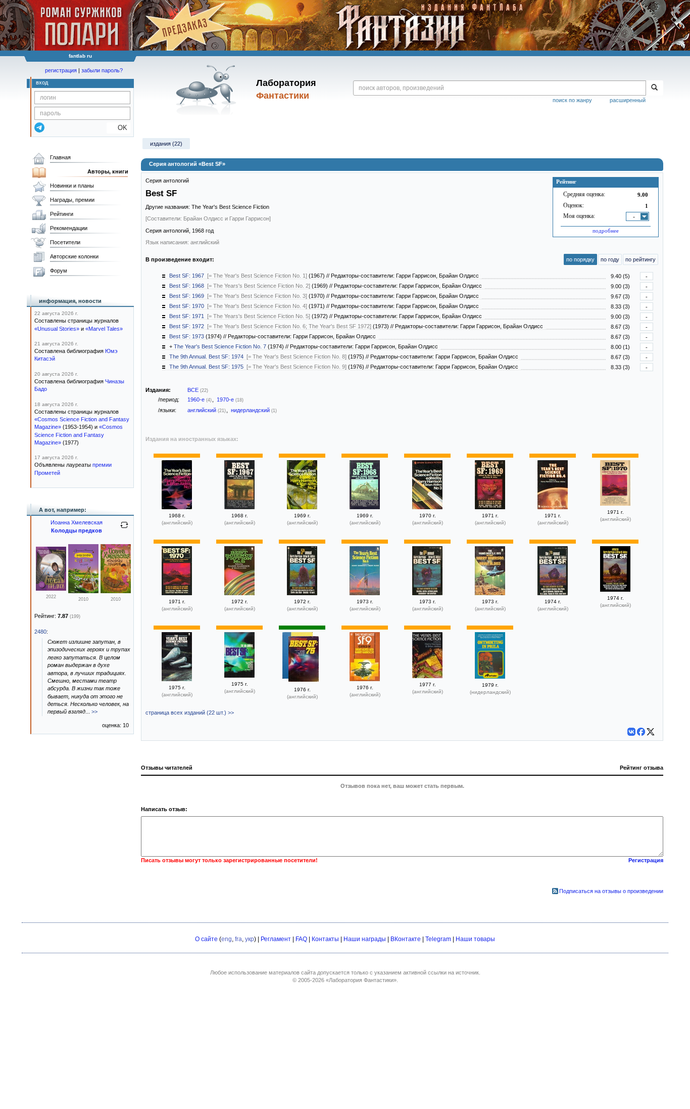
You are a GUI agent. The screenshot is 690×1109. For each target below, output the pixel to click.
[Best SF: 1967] (239, 507)
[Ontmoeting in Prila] (490, 677)
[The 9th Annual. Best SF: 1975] (303, 660)
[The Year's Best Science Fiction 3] (427, 507)
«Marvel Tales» (104, 329)
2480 (40, 632)
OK (118, 127)
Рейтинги (61, 214)
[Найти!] (654, 88)
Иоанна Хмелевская (77, 522)
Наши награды (364, 939)
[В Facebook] (641, 732)
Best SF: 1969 (186, 296)
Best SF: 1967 (186, 276)
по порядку (580, 259)
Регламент (276, 939)
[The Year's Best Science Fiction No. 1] (177, 507)
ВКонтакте (405, 939)
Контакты (325, 939)
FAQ (301, 939)
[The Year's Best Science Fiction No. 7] (177, 679)
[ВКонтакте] (631, 732)
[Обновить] (124, 529)
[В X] (651, 732)
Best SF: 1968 (186, 286)
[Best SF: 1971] (302, 593)
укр (249, 939)
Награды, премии (72, 200)
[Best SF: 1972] (427, 593)
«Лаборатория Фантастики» (361, 980)
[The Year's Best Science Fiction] (427, 676)
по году (610, 259)
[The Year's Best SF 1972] (490, 593)
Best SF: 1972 (186, 326)
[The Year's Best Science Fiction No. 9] (365, 679)
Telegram (438, 939)
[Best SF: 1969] (490, 507)
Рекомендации (68, 228)
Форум (58, 271)
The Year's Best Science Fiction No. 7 (220, 346)
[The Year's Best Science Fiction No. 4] (552, 507)
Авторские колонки (74, 256)
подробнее (606, 231)
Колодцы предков (76, 530)
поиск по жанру (572, 100)
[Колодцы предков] (51, 589)
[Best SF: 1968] (365, 507)
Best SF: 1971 (186, 316)
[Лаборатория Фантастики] (208, 89)
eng (226, 939)
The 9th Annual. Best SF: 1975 (206, 367)
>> (94, 711)
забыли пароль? (102, 70)
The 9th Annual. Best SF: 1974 (206, 356)
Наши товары (475, 939)
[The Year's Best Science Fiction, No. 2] (302, 507)
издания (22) (166, 144)
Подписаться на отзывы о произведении (611, 891)
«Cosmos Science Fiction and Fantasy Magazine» (78, 435)
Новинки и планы (72, 186)
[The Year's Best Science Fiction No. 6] (365, 593)
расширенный (628, 100)
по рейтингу (640, 259)
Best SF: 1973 (186, 336)
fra (238, 939)
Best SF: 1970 (186, 306)
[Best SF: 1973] (552, 593)
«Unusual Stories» (56, 329)
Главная (60, 157)
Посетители (65, 242)
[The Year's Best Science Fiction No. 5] (239, 593)
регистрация (61, 70)
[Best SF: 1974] (239, 676)
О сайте (206, 939)
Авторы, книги (107, 171)
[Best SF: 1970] (615, 504)
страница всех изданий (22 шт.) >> (189, 712)
